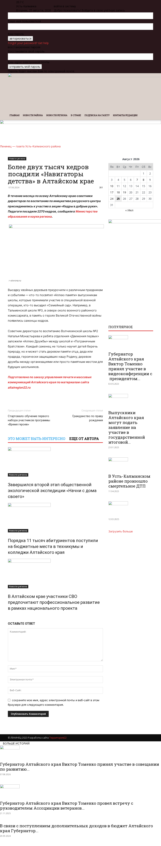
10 (111, 186)
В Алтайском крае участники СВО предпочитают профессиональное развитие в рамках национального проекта (54, 602)
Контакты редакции (125, 115)
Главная (14, 115)
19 (124, 192)
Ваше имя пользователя (24, 21)
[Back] (55, 2)
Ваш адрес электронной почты (28, 62)
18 (118, 192)
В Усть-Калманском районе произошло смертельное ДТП (129, 481)
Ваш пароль (16, 34)
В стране (76, 115)
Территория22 (58, 737)
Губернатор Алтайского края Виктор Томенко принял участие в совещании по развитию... (79, 766)
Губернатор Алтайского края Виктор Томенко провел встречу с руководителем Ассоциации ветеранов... (66, 805)
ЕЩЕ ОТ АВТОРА (84, 438)
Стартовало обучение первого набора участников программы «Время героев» (29, 420)
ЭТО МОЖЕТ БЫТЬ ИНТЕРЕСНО (36, 438)
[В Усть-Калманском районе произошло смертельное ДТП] (130, 464)
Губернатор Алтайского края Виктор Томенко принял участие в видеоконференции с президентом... (130, 366)
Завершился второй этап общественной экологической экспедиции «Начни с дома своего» (52, 490)
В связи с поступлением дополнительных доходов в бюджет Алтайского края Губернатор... (76, 828)
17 (111, 192)
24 (111, 198)
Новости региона (56, 115)
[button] (148, 78)
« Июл (129, 210)
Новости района (33, 115)
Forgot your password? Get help (28, 43)
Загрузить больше (120, 531)
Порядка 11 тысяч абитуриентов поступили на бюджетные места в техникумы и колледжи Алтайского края (53, 546)
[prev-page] (9, 616)
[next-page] (11, 616)
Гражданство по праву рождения (87, 418)
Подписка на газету (97, 115)
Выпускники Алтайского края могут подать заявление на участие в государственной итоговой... (126, 427)
